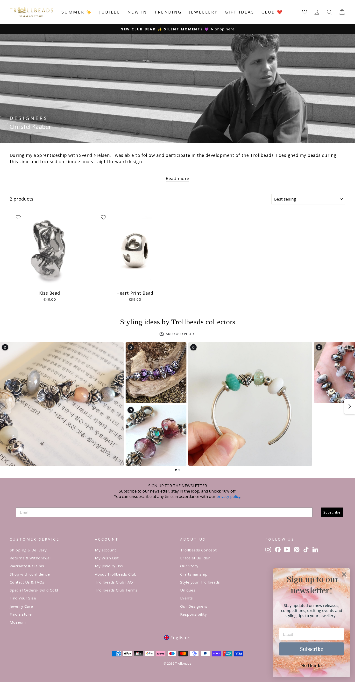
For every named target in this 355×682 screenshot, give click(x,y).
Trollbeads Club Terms (116, 590)
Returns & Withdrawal (30, 558)
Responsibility (193, 614)
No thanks (312, 665)
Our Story (189, 566)
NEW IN (137, 12)
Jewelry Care (21, 606)
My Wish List (107, 558)
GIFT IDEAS (239, 12)
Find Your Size (23, 598)
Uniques (187, 590)
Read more (177, 178)
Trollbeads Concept (198, 550)
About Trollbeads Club (115, 574)
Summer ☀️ (77, 12)
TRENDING (168, 12)
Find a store (21, 614)
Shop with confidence (30, 574)
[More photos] (349, 406)
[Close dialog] (344, 574)
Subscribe (332, 512)
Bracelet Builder (195, 558)
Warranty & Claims (27, 566)
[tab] (176, 470)
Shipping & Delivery (28, 550)
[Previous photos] (5, 406)
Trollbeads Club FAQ (114, 582)
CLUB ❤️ (272, 12)
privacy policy (228, 496)
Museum (18, 622)
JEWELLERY (203, 12)
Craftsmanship (194, 574)
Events (186, 598)
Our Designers (193, 606)
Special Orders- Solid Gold (34, 590)
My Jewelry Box (109, 566)
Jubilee (109, 12)
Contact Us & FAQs (27, 582)
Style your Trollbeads (200, 582)
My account (105, 550)
